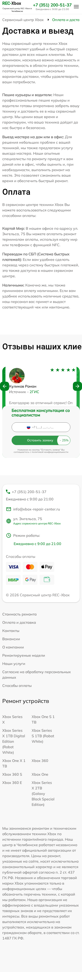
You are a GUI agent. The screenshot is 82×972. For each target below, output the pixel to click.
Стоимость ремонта (19, 614)
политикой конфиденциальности (50, 452)
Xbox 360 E (12, 782)
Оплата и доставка (19, 622)
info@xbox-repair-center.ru (36, 509)
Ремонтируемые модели (23, 655)
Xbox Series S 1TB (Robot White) (43, 736)
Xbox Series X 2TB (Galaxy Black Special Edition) (43, 793)
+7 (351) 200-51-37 (52, 5)
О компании (13, 647)
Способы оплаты (17, 685)
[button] (4, 386)
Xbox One (40, 774)
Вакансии (11, 639)
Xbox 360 (40, 760)
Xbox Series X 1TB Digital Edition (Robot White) (13, 741)
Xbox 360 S (12, 774)
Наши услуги (13, 663)
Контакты (10, 630)
